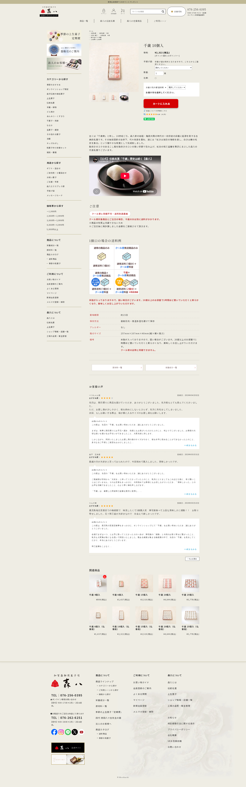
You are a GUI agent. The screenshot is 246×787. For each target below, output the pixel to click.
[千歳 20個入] (167, 583)
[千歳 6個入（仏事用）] (98, 615)
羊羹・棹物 (52, 107)
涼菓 (49, 138)
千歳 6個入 (118, 594)
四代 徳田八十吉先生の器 (108, 717)
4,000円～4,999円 (55, 225)
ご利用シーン (160, 20)
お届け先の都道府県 (156, 87)
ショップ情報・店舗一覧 (58, 331)
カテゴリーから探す (108, 685)
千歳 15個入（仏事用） (143, 628)
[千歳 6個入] (121, 583)
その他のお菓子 (54, 134)
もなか (50, 125)
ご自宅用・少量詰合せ (57, 173)
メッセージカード (55, 195)
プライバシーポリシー (179, 729)
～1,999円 (51, 211)
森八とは (51, 318)
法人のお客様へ (103, 723)
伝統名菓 (93, 33)
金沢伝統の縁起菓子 (56, 93)
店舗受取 (178, 11)
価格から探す (105, 694)
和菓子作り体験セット (57, 147)
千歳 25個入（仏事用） (190, 628)
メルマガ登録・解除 (56, 302)
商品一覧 (84, 20)
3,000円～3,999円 (55, 220)
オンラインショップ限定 (58, 89)
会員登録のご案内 (55, 284)
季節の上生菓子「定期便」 (109, 711)
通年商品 (53, 259)
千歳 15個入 (141, 594)
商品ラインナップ (105, 681)
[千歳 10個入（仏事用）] (121, 615)
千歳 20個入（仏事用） (166, 628)
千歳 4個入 (94, 594)
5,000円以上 (52, 229)
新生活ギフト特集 (96, 37)
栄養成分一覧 (171, 367)
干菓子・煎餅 (53, 120)
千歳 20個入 (164, 594)
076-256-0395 (196, 11)
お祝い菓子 (94, 35)
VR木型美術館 (175, 741)
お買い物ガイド (54, 279)
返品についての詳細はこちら (156, 111)
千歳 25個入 (188, 594)
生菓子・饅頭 (53, 129)
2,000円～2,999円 (96, 39)
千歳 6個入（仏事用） (97, 628)
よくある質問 (53, 288)
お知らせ (172, 717)
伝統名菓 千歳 (104, 33)
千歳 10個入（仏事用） (120, 628)
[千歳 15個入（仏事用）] (144, 615)
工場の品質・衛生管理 (57, 336)
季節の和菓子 (55, 263)
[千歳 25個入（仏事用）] (190, 615)
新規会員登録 (53, 297)
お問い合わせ (174, 746)
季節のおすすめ (54, 84)
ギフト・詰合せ (54, 168)
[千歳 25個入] (190, 583)
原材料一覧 (117, 367)
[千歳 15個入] (144, 583)
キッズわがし (53, 143)
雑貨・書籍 (52, 152)
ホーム (91, 31)
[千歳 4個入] (98, 583)
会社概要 (172, 735)
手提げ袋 (51, 190)
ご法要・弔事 (53, 182)
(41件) (163, 114)
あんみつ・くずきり (56, 116)
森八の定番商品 (134, 20)
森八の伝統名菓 (107, 20)
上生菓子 (51, 98)
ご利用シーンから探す (109, 690)
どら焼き (51, 111)
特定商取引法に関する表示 (181, 723)
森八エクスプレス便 (56, 186)
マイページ (52, 293)
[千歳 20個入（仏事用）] (167, 615)
